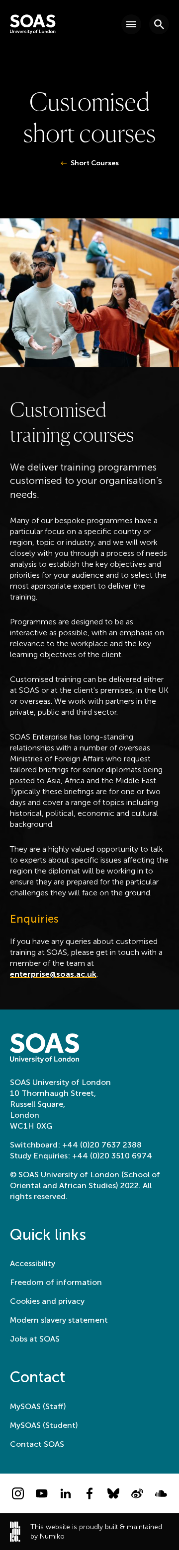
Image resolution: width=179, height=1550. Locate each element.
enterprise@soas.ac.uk (53, 974)
